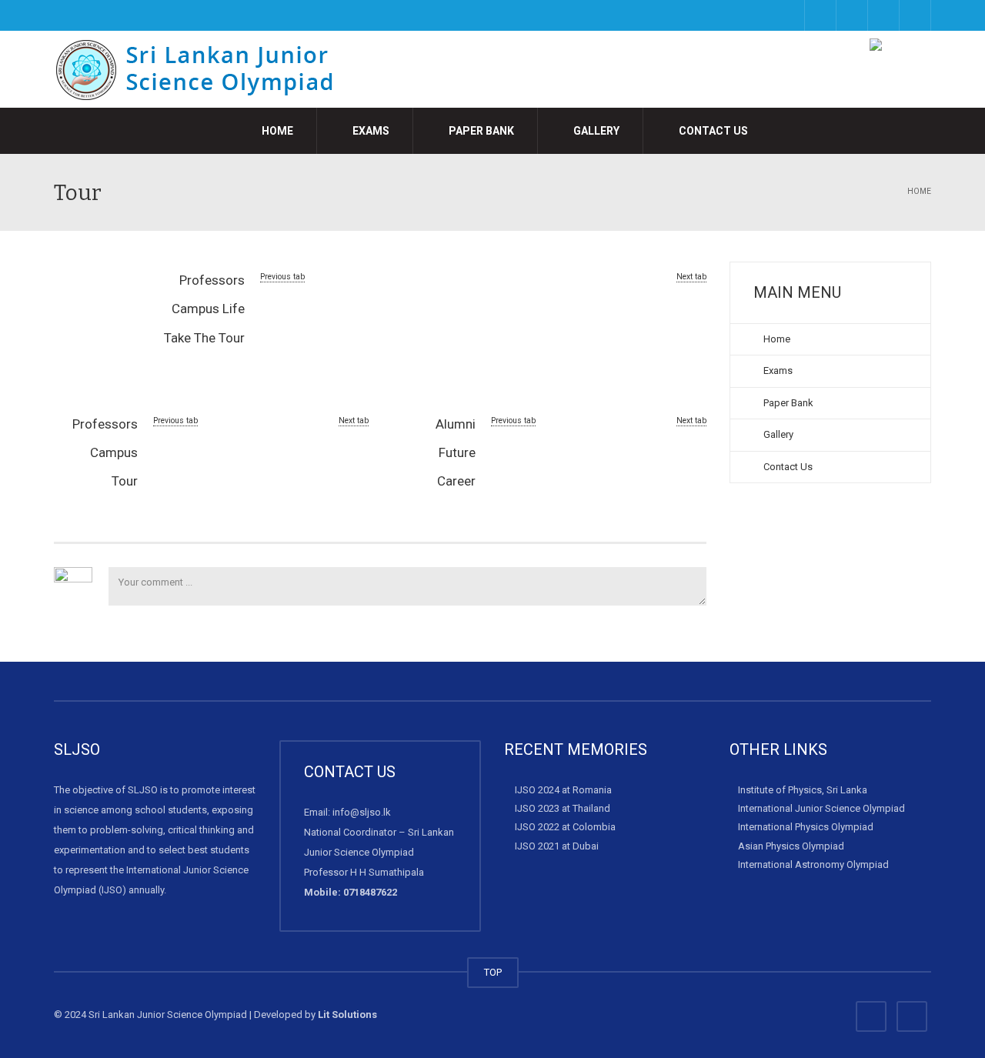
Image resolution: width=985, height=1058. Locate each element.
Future (457, 452)
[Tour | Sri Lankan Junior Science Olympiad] (205, 69)
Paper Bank (480, 131)
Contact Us (712, 131)
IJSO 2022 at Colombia (565, 827)
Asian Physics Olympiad (791, 845)
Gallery (595, 131)
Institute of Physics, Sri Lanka (802, 790)
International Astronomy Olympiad (813, 864)
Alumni (456, 424)
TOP (493, 972)
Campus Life (208, 308)
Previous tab (282, 277)
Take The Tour (204, 337)
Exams (369, 131)
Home (276, 131)
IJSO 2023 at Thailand (562, 808)
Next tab (691, 277)
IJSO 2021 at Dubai (557, 845)
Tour (125, 481)
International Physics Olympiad (805, 827)
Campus (114, 452)
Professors (212, 280)
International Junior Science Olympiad (821, 808)
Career (456, 481)
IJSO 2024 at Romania (563, 790)
